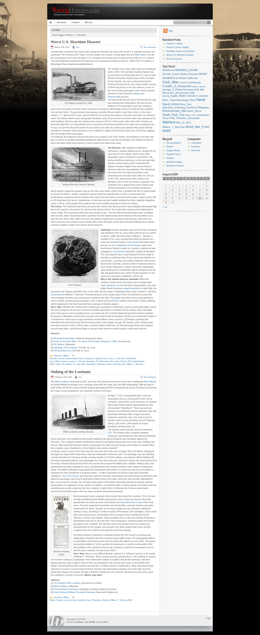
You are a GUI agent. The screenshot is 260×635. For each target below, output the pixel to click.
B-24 (176, 78)
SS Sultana (59, 344)
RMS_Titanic (55, 364)
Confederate (131, 358)
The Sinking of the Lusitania (67, 583)
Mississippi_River (106, 361)
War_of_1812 (183, 122)
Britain (52, 600)
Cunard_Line (61, 600)
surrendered (57, 294)
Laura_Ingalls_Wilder (174, 95)
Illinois (165, 92)
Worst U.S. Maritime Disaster (76, 42)
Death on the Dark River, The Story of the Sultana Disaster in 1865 (85, 341)
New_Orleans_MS (123, 361)
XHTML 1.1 (94, 622)
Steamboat (90, 364)
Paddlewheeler (138, 361)
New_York (186, 104)
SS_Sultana (67, 364)
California (192, 78)
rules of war (72, 476)
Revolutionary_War (174, 110)
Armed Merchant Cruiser (131, 502)
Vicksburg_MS (119, 364)
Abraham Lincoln (115, 285)
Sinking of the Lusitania (71, 371)
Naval (88, 600)
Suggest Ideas (173, 150)
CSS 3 (105, 622)
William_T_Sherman (134, 364)
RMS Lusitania (61, 586)
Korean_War (188, 92)
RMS (140, 55)
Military (66, 356)
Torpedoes (101, 364)
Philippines (203, 107)
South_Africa (194, 111)
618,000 (115, 301)
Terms (194, 115)
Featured (75, 22)
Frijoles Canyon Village (177, 47)
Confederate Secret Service (128, 245)
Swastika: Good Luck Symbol (180, 51)
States (188, 115)
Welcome (89, 22)
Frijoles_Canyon (198, 86)
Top (208, 618)
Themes (170, 158)
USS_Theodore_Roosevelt (184, 118)
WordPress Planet (175, 166)
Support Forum (173, 154)
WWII (166, 131)
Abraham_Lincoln (57, 358)
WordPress (56, 621)
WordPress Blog (174, 162)
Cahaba (136, 93)
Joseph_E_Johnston (77, 361)
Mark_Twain (169, 100)
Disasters (58, 356)
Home (51, 22)
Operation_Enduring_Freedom (179, 107)
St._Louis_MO (79, 364)
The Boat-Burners (62, 350)
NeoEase (79, 622)
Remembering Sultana (64, 338)
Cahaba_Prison (100, 358)
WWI (130, 600)
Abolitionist (168, 70)
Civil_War (121, 358)
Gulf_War (199, 89)
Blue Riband (150, 381)
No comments (150, 47)
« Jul (165, 207)
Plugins (170, 146)
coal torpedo (118, 251)
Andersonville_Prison (75, 358)
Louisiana (202, 95)
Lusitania (81, 600)
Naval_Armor (171, 104)
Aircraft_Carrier (171, 74)
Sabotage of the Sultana (65, 347)
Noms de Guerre (174, 59)
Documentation (173, 143)
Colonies (182, 83)
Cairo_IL (111, 358)
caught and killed (131, 288)
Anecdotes (61, 22)
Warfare (105, 600)
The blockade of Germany (66, 589)
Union (109, 364)
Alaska (183, 74)
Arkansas (89, 358)
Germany (72, 600)
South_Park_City (173, 114)
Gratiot (135, 242)
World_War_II (195, 127)
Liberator (192, 95)
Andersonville (114, 97)
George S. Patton (174, 43)
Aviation (167, 78)
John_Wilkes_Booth (58, 361)
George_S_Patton (172, 89)
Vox (77, 47)
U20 (110, 432)
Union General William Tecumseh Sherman (74, 592)
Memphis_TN (92, 361)
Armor (203, 74)
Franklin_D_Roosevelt (176, 86)
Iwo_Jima (175, 92)
